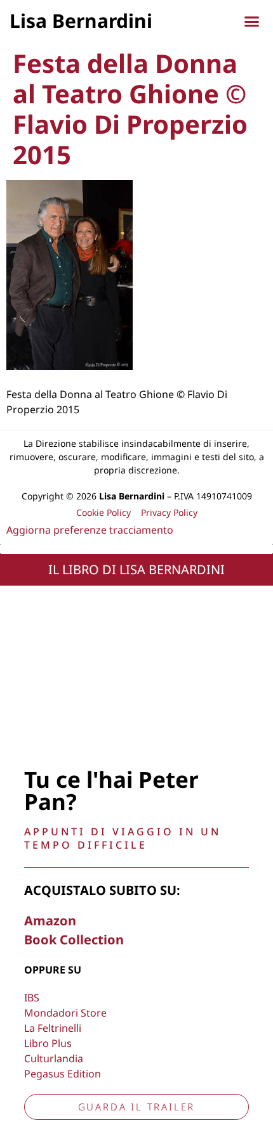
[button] (252, 22)
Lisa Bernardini (81, 21)
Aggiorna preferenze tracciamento (89, 530)
